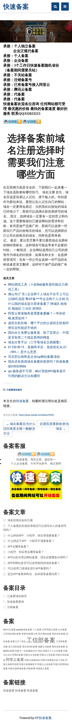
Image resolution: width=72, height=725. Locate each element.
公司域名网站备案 (12, 633)
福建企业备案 (44, 646)
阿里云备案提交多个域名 (53, 660)
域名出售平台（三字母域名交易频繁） (35, 342)
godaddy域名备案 (24, 629)
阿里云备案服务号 (28, 664)
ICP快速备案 (43, 718)
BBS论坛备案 (9, 629)
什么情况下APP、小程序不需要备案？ (31, 541)
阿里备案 (30, 668)
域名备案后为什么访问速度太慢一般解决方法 (19, 428)
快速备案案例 (15, 601)
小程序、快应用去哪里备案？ (26, 552)
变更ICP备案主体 (29, 633)
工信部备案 (40, 640)
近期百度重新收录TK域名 (54, 426)
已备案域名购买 (14, 389)
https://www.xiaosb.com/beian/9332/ (36, 414)
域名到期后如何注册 (20, 520)
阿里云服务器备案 (17, 668)
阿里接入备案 (42, 668)
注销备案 (12, 607)
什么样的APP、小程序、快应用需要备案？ (34, 535)
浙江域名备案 (14, 646)
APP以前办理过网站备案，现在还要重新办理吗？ (38, 557)
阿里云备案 (15, 659)
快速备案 (16, 6)
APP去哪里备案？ (18, 546)
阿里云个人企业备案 (53, 650)
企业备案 (62, 629)
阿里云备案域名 (32, 660)
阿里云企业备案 (31, 654)
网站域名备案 (58, 646)
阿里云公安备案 (47, 654)
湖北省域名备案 (29, 646)
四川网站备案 (44, 633)
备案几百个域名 (18, 641)
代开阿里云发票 (49, 629)
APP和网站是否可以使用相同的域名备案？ (34, 563)
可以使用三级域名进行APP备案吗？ (30, 568)
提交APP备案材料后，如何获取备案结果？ (34, 574)
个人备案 (37, 629)
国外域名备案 (58, 633)
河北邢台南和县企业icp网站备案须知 (34, 356)
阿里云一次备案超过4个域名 (28, 650)
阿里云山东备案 (45, 664)
